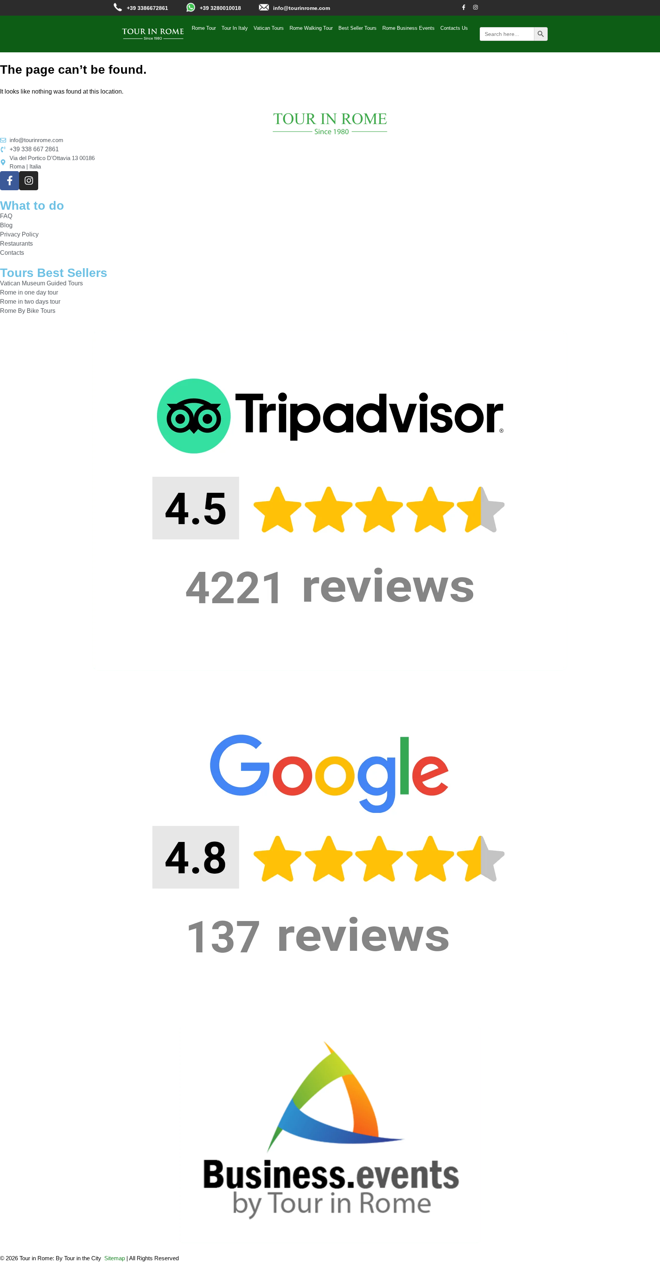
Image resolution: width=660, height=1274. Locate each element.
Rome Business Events (408, 28)
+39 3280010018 (220, 8)
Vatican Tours (269, 28)
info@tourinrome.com (301, 8)
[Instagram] (475, 7)
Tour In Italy (235, 28)
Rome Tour (204, 28)
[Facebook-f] (463, 7)
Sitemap (114, 1258)
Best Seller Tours (357, 28)
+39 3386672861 (147, 8)
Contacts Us (454, 28)
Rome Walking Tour (311, 28)
